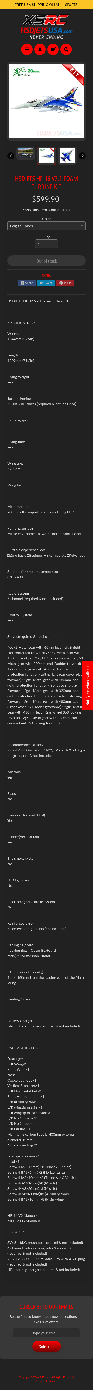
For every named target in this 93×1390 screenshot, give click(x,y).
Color (46, 218)
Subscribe (46, 1347)
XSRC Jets (45, 1377)
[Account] (40, 49)
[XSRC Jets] (46, 26)
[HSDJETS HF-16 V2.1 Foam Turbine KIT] (25, 153)
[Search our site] (66, 49)
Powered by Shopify (46, 1380)
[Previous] (10, 155)
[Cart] (53, 49)
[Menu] (27, 49)
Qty (47, 236)
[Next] (82, 155)
